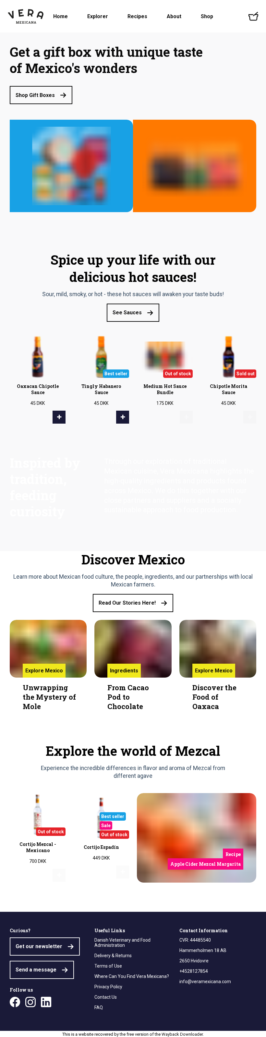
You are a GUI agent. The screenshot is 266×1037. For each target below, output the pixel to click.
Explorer (97, 16)
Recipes (137, 16)
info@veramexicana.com (205, 981)
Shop (207, 16)
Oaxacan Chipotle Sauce (38, 389)
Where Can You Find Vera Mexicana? (131, 976)
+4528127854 (193, 971)
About (174, 16)
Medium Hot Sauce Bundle (165, 389)
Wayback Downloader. (183, 1034)
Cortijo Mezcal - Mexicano (37, 847)
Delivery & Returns (113, 955)
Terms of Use (108, 966)
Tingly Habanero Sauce (101, 389)
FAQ (98, 1007)
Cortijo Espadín (101, 847)
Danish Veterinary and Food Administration (122, 942)
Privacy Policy (108, 986)
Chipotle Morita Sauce (228, 389)
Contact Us (105, 997)
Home (60, 16)
